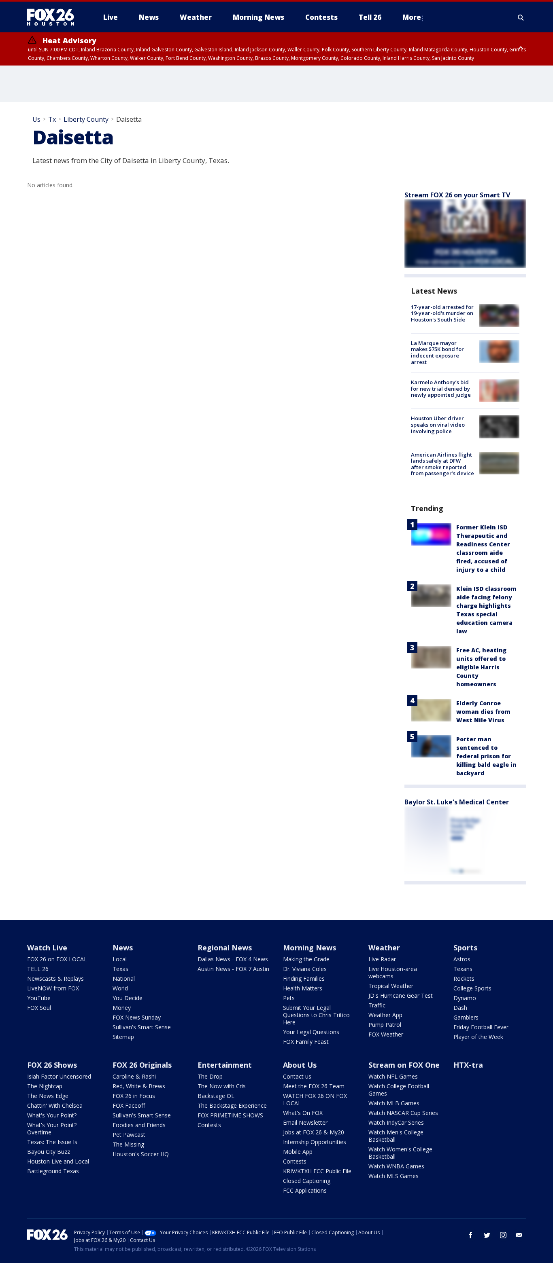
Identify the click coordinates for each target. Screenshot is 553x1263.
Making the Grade (306, 959)
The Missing (128, 1144)
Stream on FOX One (404, 1065)
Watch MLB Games (393, 1103)
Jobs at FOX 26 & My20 (313, 1132)
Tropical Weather (390, 986)
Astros (461, 959)
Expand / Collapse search (521, 17)
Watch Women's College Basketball (400, 1152)
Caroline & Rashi (134, 1076)
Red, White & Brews (139, 1086)
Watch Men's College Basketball (395, 1135)
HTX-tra (468, 1065)
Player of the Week (478, 1037)
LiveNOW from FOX (53, 988)
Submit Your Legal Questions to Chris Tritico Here (316, 1015)
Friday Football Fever (480, 1027)
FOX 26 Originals (142, 1065)
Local (120, 959)
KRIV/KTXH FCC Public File (317, 1171)
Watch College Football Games (398, 1089)
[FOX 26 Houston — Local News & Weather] (54, 17)
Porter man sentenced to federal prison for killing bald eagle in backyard (486, 756)
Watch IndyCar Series (396, 1122)
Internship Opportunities (314, 1142)
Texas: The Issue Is (52, 1142)
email (519, 1235)
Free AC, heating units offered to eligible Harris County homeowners (481, 667)
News (123, 947)
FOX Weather (385, 1034)
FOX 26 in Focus (134, 1096)
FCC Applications (305, 1190)
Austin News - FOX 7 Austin (233, 969)
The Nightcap (44, 1086)
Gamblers (466, 1017)
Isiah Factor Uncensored (59, 1076)
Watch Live (47, 947)
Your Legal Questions (311, 1032)
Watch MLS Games (393, 1176)
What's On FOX (303, 1113)
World (120, 988)
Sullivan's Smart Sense (142, 1027)
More (411, 17)
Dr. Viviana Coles (305, 969)
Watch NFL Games (393, 1076)
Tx (52, 119)
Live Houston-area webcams (392, 972)
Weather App (385, 1015)
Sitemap (123, 1037)
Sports (465, 947)
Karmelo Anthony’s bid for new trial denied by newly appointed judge (441, 388)
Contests (209, 1125)
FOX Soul (39, 1007)
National (124, 978)
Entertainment (225, 1065)
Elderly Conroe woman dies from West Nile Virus (483, 711)
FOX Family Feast (306, 1041)
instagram (503, 1235)
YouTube (39, 998)
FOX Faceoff (129, 1105)
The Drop (210, 1076)
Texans (462, 969)
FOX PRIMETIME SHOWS (230, 1115)
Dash (460, 1007)
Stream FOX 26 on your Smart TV (457, 194)
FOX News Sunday (137, 1017)
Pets (289, 998)
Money (122, 1007)
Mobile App (298, 1151)
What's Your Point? (52, 1115)
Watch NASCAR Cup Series (403, 1113)
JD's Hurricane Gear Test (400, 995)
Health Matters (302, 988)
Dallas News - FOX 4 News (233, 959)
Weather (384, 947)
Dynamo (464, 998)
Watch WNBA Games (396, 1166)
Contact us (297, 1076)
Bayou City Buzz (48, 1151)
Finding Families (304, 978)
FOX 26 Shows (52, 1065)
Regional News (225, 947)
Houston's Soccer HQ (141, 1154)
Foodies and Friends (139, 1125)
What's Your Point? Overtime (52, 1128)
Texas (120, 969)
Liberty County (86, 119)
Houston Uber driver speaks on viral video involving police (438, 424)
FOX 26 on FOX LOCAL (57, 959)
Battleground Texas (53, 1171)
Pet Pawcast (129, 1134)
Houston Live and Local (58, 1161)
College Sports (472, 988)
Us (36, 119)
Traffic (376, 1005)
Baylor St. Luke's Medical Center (456, 802)
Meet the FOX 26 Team (314, 1086)
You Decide (128, 998)
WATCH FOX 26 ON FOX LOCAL (315, 1099)
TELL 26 (38, 969)
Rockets (463, 978)
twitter (487, 1235)
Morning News (309, 947)
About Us (300, 1065)
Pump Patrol (384, 1024)
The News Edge (47, 1096)
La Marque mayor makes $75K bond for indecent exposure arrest (437, 352)
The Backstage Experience (232, 1105)
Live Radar (382, 959)
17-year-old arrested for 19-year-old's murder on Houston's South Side (442, 313)
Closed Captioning (306, 1181)
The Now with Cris (222, 1086)
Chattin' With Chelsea (55, 1105)
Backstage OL (216, 1096)
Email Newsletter (305, 1122)
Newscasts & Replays (55, 978)
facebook (470, 1235)
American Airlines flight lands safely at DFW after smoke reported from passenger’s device (442, 464)
